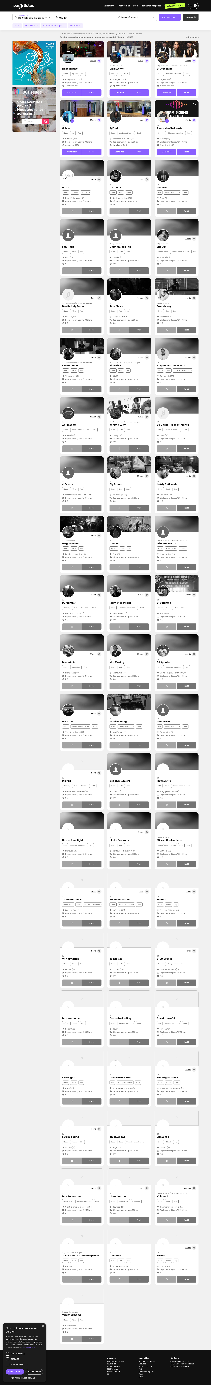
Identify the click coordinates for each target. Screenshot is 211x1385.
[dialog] (24, 1352)
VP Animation (70, 959)
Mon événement (129, 17)
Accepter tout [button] (15, 1371)
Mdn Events (117, 68)
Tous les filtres (169, 17)
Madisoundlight (119, 721)
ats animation (118, 1196)
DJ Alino (114, 543)
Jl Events (67, 484)
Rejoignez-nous (175, 6)
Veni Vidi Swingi (72, 1315)
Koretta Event (118, 424)
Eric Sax (161, 246)
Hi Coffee (67, 721)
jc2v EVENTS (164, 781)
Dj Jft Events (164, 959)
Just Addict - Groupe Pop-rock (80, 1255)
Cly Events (116, 484)
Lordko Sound (70, 1137)
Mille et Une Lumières (169, 840)
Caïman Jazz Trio (120, 246)
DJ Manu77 (69, 602)
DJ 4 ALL (67, 187)
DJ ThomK (116, 187)
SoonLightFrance (167, 1077)
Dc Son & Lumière (120, 781)
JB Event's (163, 1137)
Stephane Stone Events (171, 365)
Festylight (68, 1077)
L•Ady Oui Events (167, 484)
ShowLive (115, 365)
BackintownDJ (166, 1018)
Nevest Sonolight (72, 840)
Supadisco (116, 959)
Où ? (60, 16)
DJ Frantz (115, 1255)
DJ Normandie (71, 1018)
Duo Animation (71, 1196)
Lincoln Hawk (70, 68)
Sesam (161, 1255)
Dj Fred (114, 128)
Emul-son (68, 246)
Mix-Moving (117, 662)
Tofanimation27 (72, 899)
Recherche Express (151, 5)
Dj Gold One (164, 602)
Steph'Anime (117, 1137)
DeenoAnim (69, 662)
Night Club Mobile (120, 602)
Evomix (161, 899)
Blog (135, 5)
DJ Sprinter (163, 662)
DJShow (162, 187)
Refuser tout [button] (34, 1371)
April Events (69, 424)
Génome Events (166, 543)
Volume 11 (163, 1196)
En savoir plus (29, 1347)
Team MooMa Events (169, 128)
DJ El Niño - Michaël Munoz (173, 424)
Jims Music (116, 306)
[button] (24, 1377)
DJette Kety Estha (73, 306)
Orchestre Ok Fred (120, 1077)
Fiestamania (70, 365)
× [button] (43, 1326)
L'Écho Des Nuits (119, 840)
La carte (190, 17)
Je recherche (23, 16)
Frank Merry (164, 306)
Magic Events (70, 543)
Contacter (72, 92)
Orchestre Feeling (120, 1018)
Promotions (124, 5)
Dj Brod (66, 781)
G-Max (66, 128)
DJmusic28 (164, 721)
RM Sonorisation (120, 899)
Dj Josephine (164, 68)
